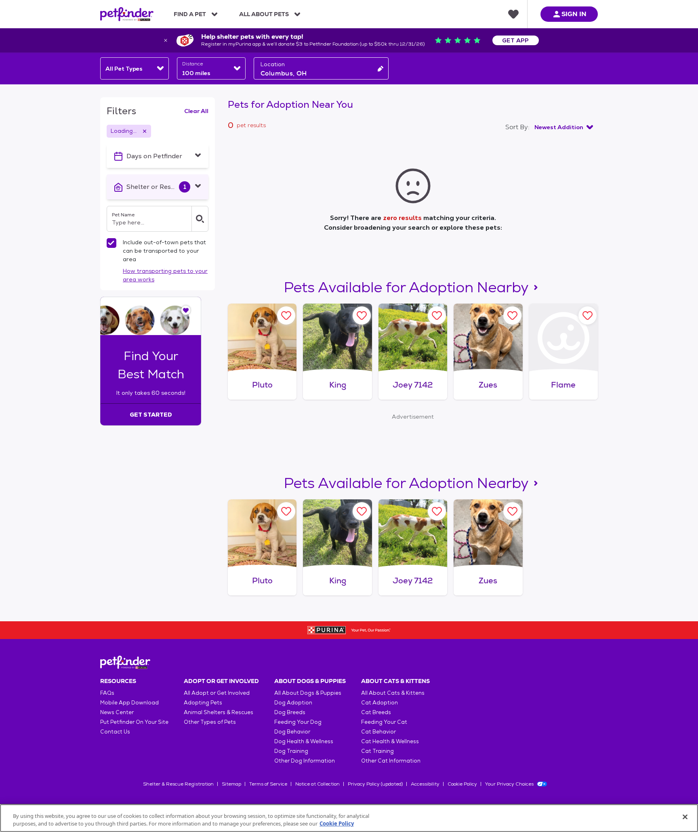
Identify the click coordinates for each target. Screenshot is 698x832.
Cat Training (377, 751)
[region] (349, 818)
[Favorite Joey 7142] (437, 315)
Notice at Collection (317, 784)
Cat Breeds (376, 712)
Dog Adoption (293, 702)
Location (273, 64)
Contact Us (115, 731)
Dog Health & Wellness (303, 741)
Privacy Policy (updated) (375, 784)
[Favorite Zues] (512, 315)
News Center (117, 712)
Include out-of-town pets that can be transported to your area (164, 251)
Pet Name (123, 215)
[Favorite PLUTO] (286, 315)
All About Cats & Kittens (393, 692)
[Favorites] (513, 14)
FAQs (107, 692)
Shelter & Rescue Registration (178, 784)
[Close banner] (165, 40)
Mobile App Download (129, 702)
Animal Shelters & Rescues (218, 712)
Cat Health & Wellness (390, 741)
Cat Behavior (378, 731)
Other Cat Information (390, 760)
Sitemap (231, 784)
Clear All (196, 111)
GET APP (515, 40)
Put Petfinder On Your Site (134, 722)
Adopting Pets (203, 702)
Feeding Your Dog (298, 722)
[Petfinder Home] (126, 14)
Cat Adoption (379, 702)
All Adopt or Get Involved (217, 692)
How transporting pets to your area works (165, 275)
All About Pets (264, 14)
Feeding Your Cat (384, 722)
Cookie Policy (462, 784)
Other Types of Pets (210, 722)
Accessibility (425, 784)
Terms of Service (268, 784)
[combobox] (134, 68)
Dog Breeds (289, 712)
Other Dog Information (304, 760)
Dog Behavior (292, 731)
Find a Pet (190, 14)
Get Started (151, 414)
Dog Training (291, 751)
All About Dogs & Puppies (307, 692)
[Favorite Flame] (587, 315)
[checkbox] (111, 243)
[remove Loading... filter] (144, 131)
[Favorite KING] (361, 315)
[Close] (685, 817)
